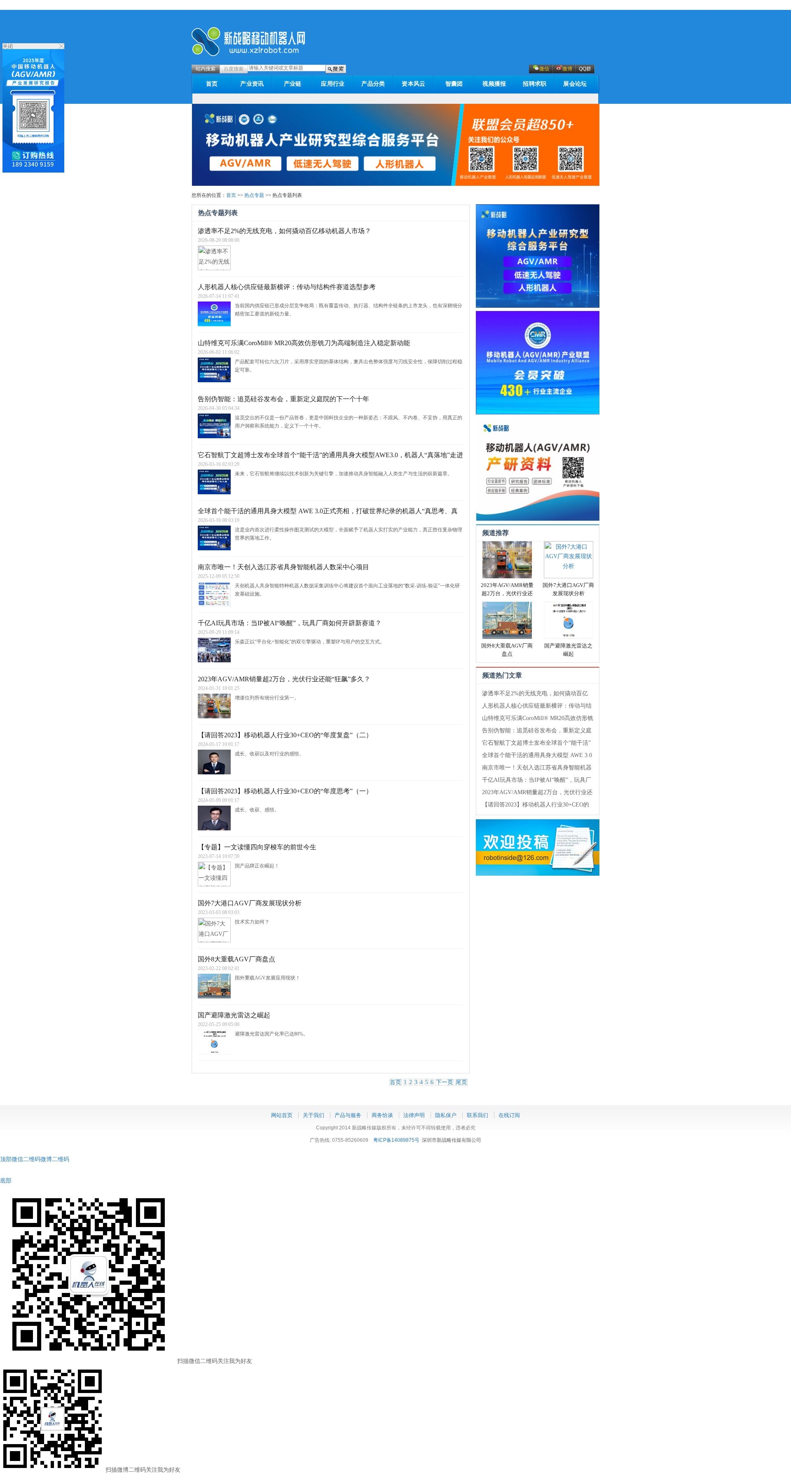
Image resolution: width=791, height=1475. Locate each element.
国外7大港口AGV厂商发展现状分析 (250, 903)
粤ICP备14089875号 (396, 1140)
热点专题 (254, 195)
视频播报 (494, 84)
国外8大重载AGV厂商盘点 (236, 959)
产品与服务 (348, 1115)
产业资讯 (252, 84)
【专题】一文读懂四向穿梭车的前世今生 (257, 847)
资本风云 (413, 84)
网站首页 (282, 1115)
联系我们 (477, 1115)
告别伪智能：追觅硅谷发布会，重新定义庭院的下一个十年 (283, 398)
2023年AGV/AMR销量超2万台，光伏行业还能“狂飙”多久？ (507, 593)
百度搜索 (233, 69)
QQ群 (585, 69)
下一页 (444, 1082)
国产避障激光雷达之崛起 (234, 1015)
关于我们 (313, 1115)
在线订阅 (509, 1115)
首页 (212, 84)
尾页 (461, 1082)
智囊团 (454, 84)
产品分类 (373, 84)
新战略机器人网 (248, 41)
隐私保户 (445, 1115)
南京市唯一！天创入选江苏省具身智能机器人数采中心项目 (283, 566)
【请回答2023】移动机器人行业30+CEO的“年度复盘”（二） (285, 735)
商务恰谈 (382, 1115)
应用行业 (332, 84)
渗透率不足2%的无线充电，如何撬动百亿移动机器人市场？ (284, 230)
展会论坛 (575, 84)
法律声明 (414, 1115)
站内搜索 (205, 69)
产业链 (293, 84)
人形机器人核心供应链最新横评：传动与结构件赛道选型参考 (287, 286)
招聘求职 (534, 84)
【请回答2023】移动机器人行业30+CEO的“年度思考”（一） (285, 791)
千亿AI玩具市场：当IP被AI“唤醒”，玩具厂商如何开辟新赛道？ (289, 622)
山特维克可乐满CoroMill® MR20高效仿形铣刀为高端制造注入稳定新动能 (304, 342)
